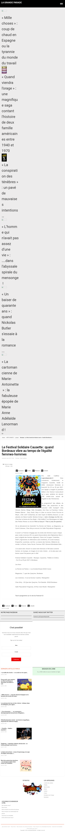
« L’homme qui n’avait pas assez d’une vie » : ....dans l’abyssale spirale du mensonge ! (10, 255)
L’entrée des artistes (48, 783)
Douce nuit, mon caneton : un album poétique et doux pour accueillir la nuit (8, 681)
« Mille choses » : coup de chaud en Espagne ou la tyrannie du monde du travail (10, 40)
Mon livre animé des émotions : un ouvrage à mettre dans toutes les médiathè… (9, 762)
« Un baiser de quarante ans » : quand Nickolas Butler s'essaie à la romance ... (9, 322)
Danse (45, 789)
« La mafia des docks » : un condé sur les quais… (14, 672)
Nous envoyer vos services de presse (10, 809)
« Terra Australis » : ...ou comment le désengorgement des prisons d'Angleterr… (13, 712)
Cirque (45, 793)
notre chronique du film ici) (53, 517)
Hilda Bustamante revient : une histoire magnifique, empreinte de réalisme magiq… (15, 720)
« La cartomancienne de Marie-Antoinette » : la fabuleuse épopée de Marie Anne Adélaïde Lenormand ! (10, 396)
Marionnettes (47, 787)
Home (3, 437)
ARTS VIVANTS (10, 437)
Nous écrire (4, 807)
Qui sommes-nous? (6, 805)
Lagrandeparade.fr (47, 478)
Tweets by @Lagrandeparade (41, 616)
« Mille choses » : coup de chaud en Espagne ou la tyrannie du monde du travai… (15, 695)
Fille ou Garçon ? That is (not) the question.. (48, 521)
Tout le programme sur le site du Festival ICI (29, 595)
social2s (21, 473)
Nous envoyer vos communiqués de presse (42, 826)
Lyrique (17, 437)
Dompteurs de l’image (49, 795)
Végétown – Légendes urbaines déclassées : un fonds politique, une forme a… (14, 744)
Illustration (46, 797)
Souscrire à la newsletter (7, 815)
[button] (20, 471)
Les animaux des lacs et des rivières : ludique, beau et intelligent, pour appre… (15, 703)
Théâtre (45, 785)
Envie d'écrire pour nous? (7, 817)
